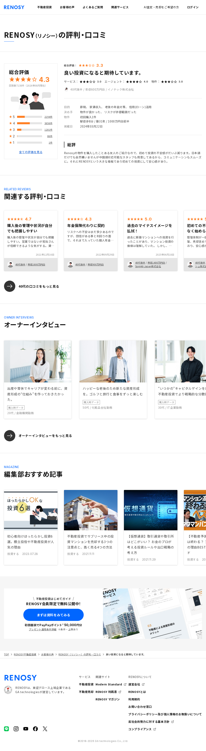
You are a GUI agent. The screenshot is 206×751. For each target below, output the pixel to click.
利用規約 (134, 699)
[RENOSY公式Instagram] (16, 728)
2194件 (48, 116)
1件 (51, 142)
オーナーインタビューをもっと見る (45, 435)
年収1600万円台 (36, 264)
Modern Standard (109, 684)
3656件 (48, 123)
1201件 (48, 129)
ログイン (193, 7)
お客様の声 (47, 654)
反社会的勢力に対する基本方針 (149, 722)
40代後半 (76, 89)
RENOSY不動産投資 (25, 654)
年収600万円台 (95, 89)
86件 (50, 136)
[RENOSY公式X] (45, 728)
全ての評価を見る (30, 152)
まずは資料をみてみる (53, 614)
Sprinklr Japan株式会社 (148, 266)
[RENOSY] (37, 678)
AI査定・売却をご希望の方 (161, 7)
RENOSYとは (137, 692)
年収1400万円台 (156, 262)
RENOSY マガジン (108, 699)
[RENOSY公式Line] (6, 728)
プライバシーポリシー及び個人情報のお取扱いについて (165, 714)
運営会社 (134, 684)
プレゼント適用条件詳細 (42, 629)
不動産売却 (86, 692)
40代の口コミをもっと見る (39, 286)
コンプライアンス (140, 729)
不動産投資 (86, 684)
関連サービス (120, 7)
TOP (6, 654)
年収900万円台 (96, 264)
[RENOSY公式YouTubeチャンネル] (25, 728)
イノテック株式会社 (121, 89)
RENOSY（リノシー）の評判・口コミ (80, 654)
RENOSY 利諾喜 (106, 692)
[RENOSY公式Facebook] (35, 728)
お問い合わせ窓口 (140, 707)
